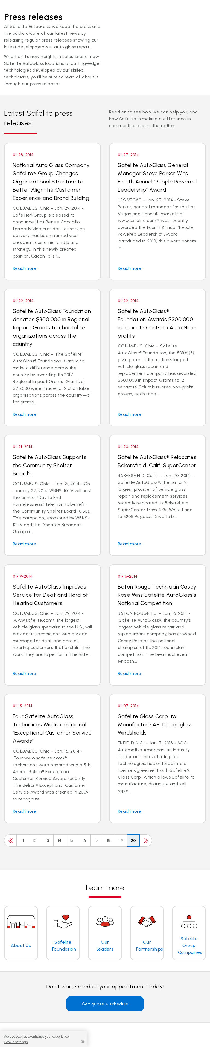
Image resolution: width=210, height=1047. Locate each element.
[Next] (145, 840)
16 (84, 840)
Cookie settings (16, 1042)
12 (35, 840)
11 (23, 840)
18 (109, 840)
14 (60, 840)
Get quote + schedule (105, 1004)
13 (47, 840)
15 (72, 840)
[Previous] (10, 840)
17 (97, 840)
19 (121, 840)
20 (133, 840)
